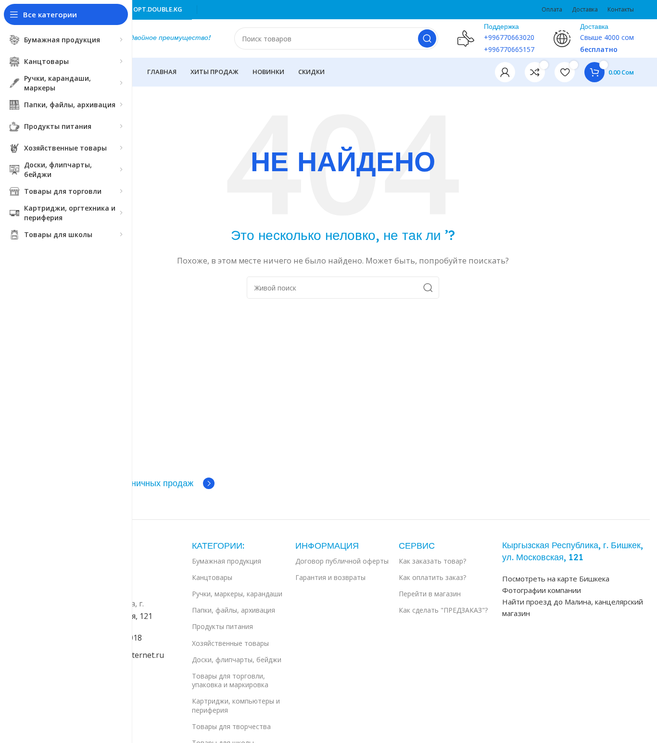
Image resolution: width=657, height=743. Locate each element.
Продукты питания (222, 626)
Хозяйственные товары (230, 643)
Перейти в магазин (430, 593)
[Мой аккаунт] (505, 72)
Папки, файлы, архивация (233, 610)
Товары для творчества (231, 726)
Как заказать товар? (432, 561)
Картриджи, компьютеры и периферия (236, 705)
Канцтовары (212, 577)
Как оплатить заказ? (432, 577)
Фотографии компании (541, 590)
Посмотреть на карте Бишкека (555, 578)
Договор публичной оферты (342, 561)
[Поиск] (427, 38)
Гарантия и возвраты (330, 577)
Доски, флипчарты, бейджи (236, 659)
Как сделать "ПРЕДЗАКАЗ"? (443, 610)
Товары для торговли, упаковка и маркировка (230, 680)
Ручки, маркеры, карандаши (237, 593)
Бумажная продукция (226, 561)
